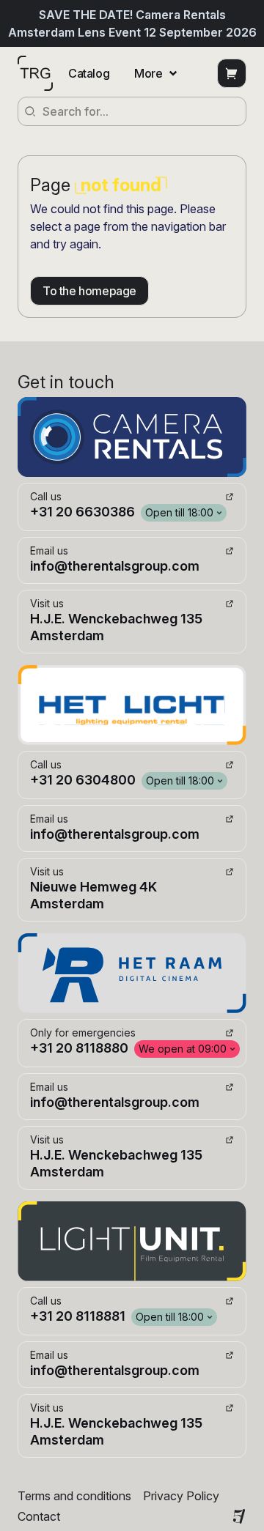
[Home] (35, 73)
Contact (39, 1516)
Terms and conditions (74, 1496)
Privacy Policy (181, 1496)
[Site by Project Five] (239, 1516)
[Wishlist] (231, 73)
